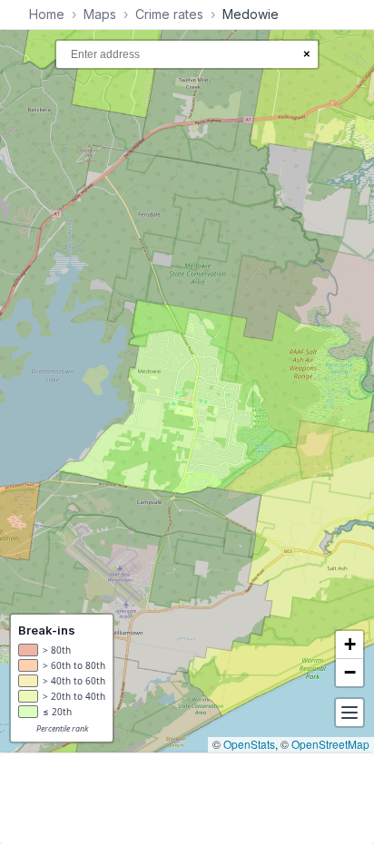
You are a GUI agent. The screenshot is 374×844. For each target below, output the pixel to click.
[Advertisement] (187, 798)
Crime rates (169, 14)
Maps (100, 14)
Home (46, 14)
